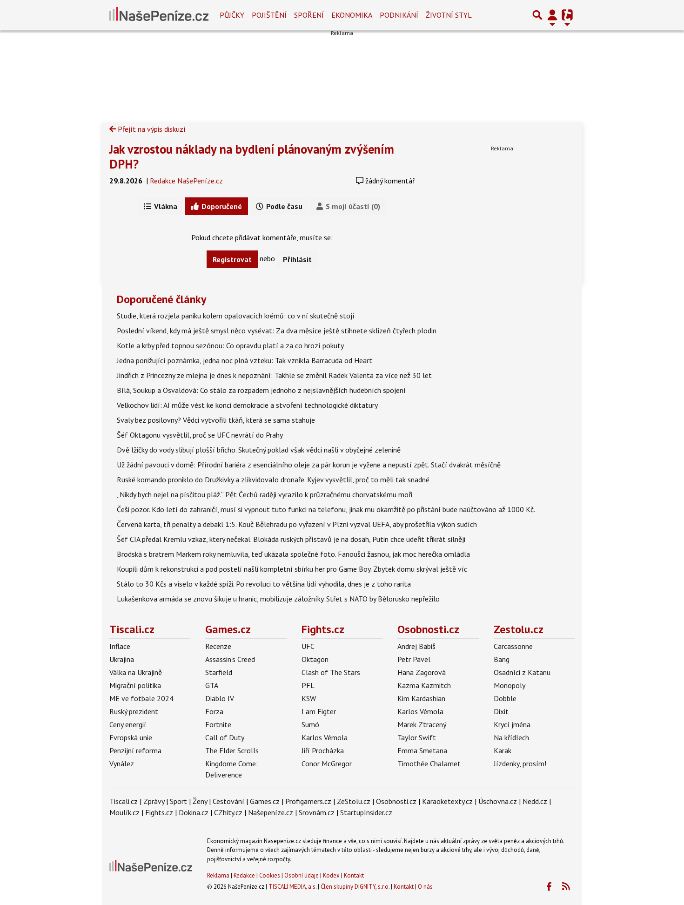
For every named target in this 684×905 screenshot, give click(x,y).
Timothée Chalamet (429, 763)
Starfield (218, 672)
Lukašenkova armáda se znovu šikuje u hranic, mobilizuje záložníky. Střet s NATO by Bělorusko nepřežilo (278, 598)
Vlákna (164, 206)
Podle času (283, 206)
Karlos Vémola (325, 737)
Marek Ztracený (421, 724)
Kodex (332, 875)
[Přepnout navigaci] (552, 15)
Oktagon (315, 659)
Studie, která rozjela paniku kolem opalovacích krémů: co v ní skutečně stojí (236, 315)
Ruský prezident (133, 711)
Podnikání (399, 15)
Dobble (505, 698)
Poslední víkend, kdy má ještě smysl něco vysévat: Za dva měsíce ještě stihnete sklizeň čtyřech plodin (276, 330)
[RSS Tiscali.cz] (566, 887)
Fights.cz (323, 629)
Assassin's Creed (230, 659)
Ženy (200, 801)
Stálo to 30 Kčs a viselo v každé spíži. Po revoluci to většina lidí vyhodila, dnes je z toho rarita (264, 583)
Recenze (218, 646)
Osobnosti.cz (428, 629)
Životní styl (449, 15)
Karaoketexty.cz (447, 801)
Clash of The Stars (331, 672)
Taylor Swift (416, 737)
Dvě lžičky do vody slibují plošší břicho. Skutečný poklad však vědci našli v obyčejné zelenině (259, 449)
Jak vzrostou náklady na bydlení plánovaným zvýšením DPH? (251, 156)
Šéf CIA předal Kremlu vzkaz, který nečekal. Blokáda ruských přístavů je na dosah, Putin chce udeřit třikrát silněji (291, 539)
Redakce (244, 875)
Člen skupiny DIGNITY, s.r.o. (355, 887)
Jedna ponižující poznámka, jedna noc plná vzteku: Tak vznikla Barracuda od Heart (244, 360)
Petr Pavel (413, 659)
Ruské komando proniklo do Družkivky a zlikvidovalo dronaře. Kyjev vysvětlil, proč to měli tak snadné (273, 479)
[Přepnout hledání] (537, 15)
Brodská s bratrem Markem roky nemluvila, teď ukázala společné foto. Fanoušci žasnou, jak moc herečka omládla (293, 554)
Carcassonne (513, 646)
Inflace (119, 646)
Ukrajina (121, 659)
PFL (308, 685)
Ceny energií (127, 724)
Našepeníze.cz (270, 812)
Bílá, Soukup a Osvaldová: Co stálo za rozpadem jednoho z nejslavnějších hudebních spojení (261, 390)
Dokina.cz (193, 812)
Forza (214, 711)
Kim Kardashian (421, 698)
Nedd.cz (535, 801)
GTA (211, 685)
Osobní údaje (301, 875)
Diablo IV (219, 698)
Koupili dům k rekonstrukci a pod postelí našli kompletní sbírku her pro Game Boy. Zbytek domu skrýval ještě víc (292, 569)
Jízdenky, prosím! (520, 763)
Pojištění (269, 15)
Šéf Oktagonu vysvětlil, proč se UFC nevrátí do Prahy (200, 434)
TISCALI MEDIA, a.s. (292, 887)
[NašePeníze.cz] (158, 15)
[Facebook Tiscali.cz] (549, 887)
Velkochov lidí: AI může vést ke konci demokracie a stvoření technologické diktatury (247, 405)
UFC (308, 646)
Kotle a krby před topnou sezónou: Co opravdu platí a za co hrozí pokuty (230, 345)
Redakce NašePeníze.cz (186, 180)
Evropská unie (130, 737)
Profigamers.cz (308, 801)
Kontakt (354, 875)
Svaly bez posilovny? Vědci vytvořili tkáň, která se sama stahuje (216, 420)
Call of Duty (224, 737)
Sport (178, 801)
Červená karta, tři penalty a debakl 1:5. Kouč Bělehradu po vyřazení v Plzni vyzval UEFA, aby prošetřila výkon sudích (297, 524)
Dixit (501, 711)
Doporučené (221, 206)
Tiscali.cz (131, 629)
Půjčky (232, 15)
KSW (309, 698)
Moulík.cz (124, 812)
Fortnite (218, 724)
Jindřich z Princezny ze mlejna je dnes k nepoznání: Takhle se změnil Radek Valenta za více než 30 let (274, 375)
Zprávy (153, 801)
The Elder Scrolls (232, 750)
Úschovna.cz (497, 801)
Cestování (228, 801)
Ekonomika (351, 15)
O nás (425, 887)
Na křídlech (511, 737)
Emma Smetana (422, 750)
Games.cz (228, 629)
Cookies (269, 875)
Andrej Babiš (416, 646)
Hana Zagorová (421, 672)
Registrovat (232, 259)
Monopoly (509, 685)
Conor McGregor (327, 763)
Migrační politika (135, 685)
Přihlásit (297, 259)
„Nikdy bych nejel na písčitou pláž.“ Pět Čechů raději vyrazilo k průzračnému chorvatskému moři (264, 494)
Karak (502, 750)
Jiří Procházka (323, 750)
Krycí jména (512, 724)
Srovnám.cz (317, 812)
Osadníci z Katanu (522, 672)
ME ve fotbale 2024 (141, 698)
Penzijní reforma (135, 750)
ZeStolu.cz (353, 801)
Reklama (218, 875)
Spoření (309, 15)
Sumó (310, 724)
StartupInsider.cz (366, 812)
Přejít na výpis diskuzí (151, 129)
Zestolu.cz (518, 629)
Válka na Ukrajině (135, 672)
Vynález (121, 763)
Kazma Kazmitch (424, 685)
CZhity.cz (228, 812)
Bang (502, 659)
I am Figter (319, 711)
